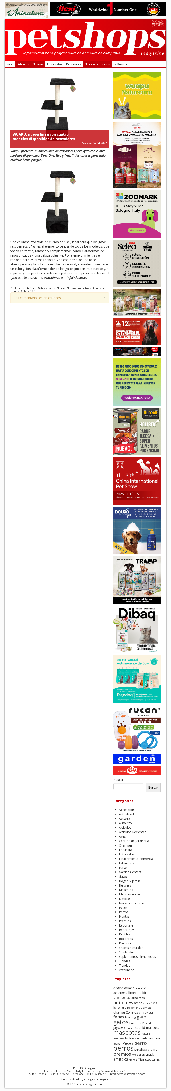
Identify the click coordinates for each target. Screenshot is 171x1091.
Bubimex (145, 1008)
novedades (145, 1038)
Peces (123, 907)
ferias (118, 1017)
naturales (118, 1038)
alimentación (136, 992)
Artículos (23, 64)
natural (146, 1034)
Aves (122, 836)
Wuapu (156, 1060)
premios (122, 1054)
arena (138, 1003)
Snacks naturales (131, 948)
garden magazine (100, 1079)
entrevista (146, 1012)
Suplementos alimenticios (137, 956)
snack (150, 1054)
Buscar (118, 780)
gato (141, 1017)
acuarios (119, 993)
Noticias (38, 64)
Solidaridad (127, 952)
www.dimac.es (53, 277)
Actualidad (126, 814)
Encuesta (125, 850)
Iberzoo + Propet (140, 1023)
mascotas (127, 1032)
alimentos (138, 998)
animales (123, 1002)
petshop (140, 1049)
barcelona (119, 1008)
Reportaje (126, 925)
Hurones (125, 885)
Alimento (125, 823)
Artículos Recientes (132, 832)
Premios (125, 921)
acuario (129, 988)
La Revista (120, 64)
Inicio (10, 64)
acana (118, 987)
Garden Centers (130, 872)
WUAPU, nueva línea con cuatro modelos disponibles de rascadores (44, 136)
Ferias (123, 867)
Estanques (126, 863)
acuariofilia (142, 988)
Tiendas (124, 961)
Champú (119, 1012)
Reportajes (73, 64)
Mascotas (50, 288)
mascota (152, 1027)
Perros (123, 912)
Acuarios (125, 818)
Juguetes (119, 1028)
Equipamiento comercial (136, 859)
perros (123, 1048)
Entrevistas (54, 64)
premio (152, 1049)
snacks (120, 1059)
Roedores (126, 939)
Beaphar (132, 1008)
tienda (133, 1059)
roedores (138, 1055)
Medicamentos (129, 894)
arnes (146, 1003)
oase (157, 1038)
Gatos (41, 288)
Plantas (124, 916)
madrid (139, 1027)
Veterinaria (126, 970)
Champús (125, 845)
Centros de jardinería (134, 841)
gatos (120, 1022)
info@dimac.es (77, 277)
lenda (129, 1028)
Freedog (130, 1017)
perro (140, 1043)
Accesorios (127, 810)
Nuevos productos (97, 64)
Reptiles (124, 934)
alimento (121, 997)
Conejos (132, 1012)
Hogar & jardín (129, 881)
